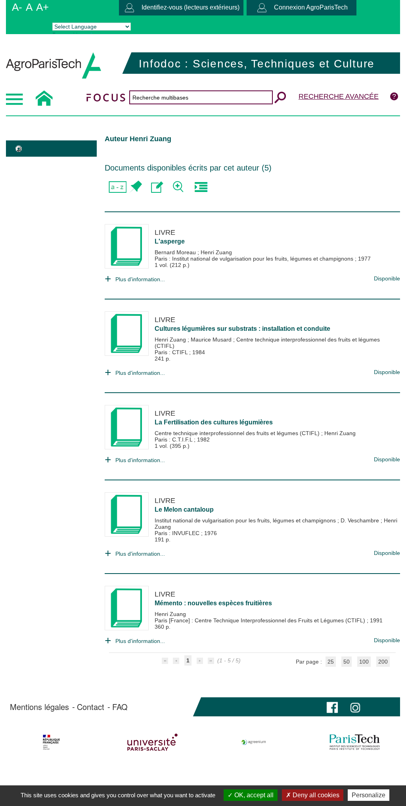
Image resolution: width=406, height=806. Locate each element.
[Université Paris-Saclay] (152, 742)
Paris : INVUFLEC (178, 533)
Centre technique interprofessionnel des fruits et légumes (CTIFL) (238, 433)
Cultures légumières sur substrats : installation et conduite (242, 328)
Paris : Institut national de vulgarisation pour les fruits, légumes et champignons (255, 258)
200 (383, 661)
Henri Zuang (216, 252)
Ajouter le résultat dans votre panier (135, 187)
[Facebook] (332, 706)
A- (17, 7)
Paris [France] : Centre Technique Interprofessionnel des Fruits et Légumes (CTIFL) (261, 620)
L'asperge (170, 241)
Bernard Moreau (176, 252)
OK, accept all (253, 795)
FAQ (120, 707)
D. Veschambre (361, 520)
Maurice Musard (212, 339)
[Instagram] (355, 706)
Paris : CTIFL (172, 352)
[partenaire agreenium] (253, 742)
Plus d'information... (140, 279)
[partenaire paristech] (354, 742)
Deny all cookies (315, 795)
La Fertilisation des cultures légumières (214, 422)
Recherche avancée (339, 96)
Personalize (368, 795)
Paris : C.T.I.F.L (174, 439)
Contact (90, 707)
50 (346, 661)
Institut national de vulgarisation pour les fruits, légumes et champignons (246, 520)
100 (364, 661)
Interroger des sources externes (201, 187)
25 (330, 661)
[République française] (51, 742)
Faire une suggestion (157, 187)
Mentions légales (39, 707)
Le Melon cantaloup (184, 509)
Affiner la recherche (179, 187)
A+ (42, 7)
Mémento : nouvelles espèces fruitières (213, 603)
